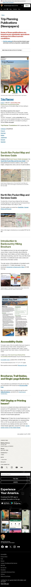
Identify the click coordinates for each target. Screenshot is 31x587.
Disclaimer (3, 569)
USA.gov (3, 574)
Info (1, 9)
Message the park (22, 365)
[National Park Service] (1, 6)
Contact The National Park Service (9, 563)
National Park (11, 5)
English (2, 102)
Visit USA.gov (5, 584)
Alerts (5, 9)
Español (4, 462)
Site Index (4, 459)
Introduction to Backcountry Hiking (15, 267)
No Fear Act (3, 567)
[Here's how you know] (15, 2)
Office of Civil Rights (5, 576)
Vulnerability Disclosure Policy (8, 572)
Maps (10, 9)
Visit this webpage (7, 41)
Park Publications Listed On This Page (15, 50)
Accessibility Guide (5, 359)
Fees (19, 9)
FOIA (2, 558)
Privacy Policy (4, 556)
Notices (2, 561)
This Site (15, 478)
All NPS (15, 482)
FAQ (3, 457)
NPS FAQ (3, 565)
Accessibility (4, 554)
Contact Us (4, 452)
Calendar (15, 9)
